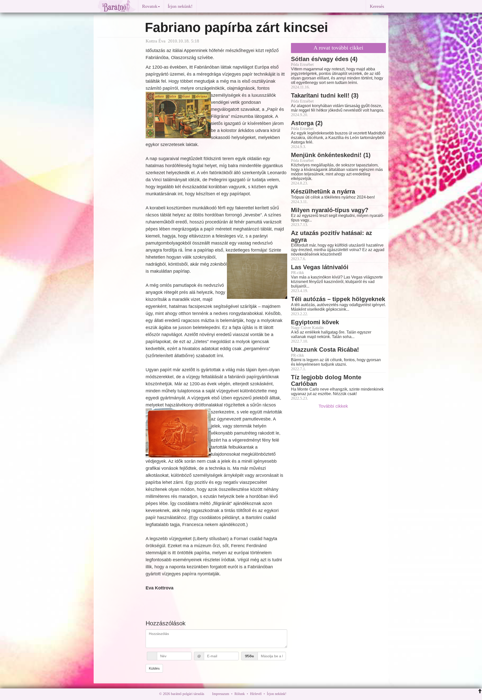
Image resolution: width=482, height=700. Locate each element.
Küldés (154, 668)
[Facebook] (291, 694)
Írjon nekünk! (180, 6)
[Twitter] (308, 694)
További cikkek (334, 406)
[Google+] (299, 694)
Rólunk (239, 694)
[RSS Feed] (315, 694)
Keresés (377, 6)
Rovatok (149, 6)
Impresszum (220, 694)
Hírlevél (256, 694)
